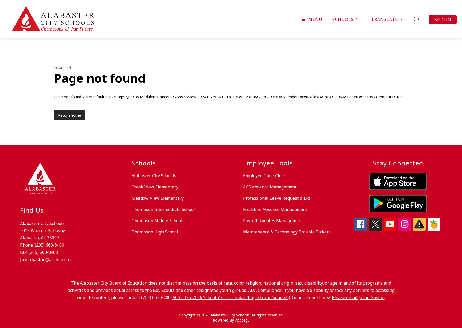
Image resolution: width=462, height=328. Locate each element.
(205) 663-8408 (43, 252)
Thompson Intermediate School (163, 209)
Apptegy (242, 320)
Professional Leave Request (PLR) (276, 198)
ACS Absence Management (270, 187)
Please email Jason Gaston (358, 297)
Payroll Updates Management (273, 221)
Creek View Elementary (155, 187)
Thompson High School (155, 232)
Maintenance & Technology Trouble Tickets (286, 232)
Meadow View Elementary (158, 198)
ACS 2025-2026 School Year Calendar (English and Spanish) (231, 297)
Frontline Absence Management (275, 209)
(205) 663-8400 (49, 245)
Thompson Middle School (157, 221)
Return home (69, 115)
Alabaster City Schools (154, 176)
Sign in (442, 19)
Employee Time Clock (264, 176)
